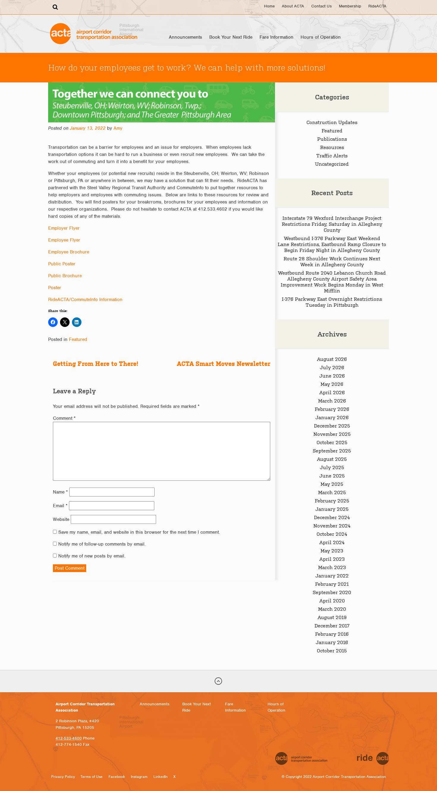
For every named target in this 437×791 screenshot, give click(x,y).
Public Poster (62, 264)
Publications (332, 139)
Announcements (185, 37)
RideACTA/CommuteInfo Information (85, 300)
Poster (54, 288)
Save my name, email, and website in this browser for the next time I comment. (139, 532)
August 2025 (332, 459)
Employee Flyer (64, 240)
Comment (64, 418)
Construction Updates (331, 122)
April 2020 (332, 600)
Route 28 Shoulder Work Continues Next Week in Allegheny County (332, 261)
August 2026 (332, 359)
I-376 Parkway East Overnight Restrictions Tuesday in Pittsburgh (332, 302)
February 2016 (332, 634)
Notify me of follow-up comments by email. (102, 544)
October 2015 (332, 650)
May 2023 (331, 550)
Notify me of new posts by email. (91, 556)
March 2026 (332, 400)
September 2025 (332, 450)
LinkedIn (160, 776)
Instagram (139, 776)
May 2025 (331, 484)
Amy (118, 128)
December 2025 (332, 425)
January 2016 (332, 642)
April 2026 (332, 392)
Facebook (117, 776)
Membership (350, 6)
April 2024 (332, 542)
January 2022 (332, 575)
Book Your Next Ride (230, 37)
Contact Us (321, 6)
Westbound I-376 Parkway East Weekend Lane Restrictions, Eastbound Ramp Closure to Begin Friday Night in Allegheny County (332, 244)
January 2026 (332, 417)
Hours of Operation (321, 37)
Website (61, 519)
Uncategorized (332, 164)
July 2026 (332, 367)
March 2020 (332, 609)
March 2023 (332, 567)
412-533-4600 (69, 738)
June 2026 (332, 375)
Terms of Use (92, 776)
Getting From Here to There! (95, 364)
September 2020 (332, 592)
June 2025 (332, 475)
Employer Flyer (64, 228)
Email (60, 506)
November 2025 (332, 434)
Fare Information (276, 37)
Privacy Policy (63, 776)
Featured (78, 339)
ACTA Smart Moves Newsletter (223, 364)
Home (269, 6)
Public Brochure (65, 276)
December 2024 (332, 517)
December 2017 (332, 625)
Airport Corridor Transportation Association (93, 34)
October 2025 (332, 442)
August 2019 (332, 617)
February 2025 (332, 500)
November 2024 (331, 525)
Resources (332, 147)
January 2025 (332, 509)
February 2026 (332, 409)
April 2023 (332, 559)
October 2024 (332, 534)
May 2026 (331, 384)
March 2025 (332, 492)
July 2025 (332, 467)
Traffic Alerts (332, 155)
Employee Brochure (68, 252)
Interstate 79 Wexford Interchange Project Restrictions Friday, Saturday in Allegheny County (332, 224)
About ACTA (293, 6)
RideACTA (377, 6)
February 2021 (332, 584)
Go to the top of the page (218, 681)
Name (60, 492)
